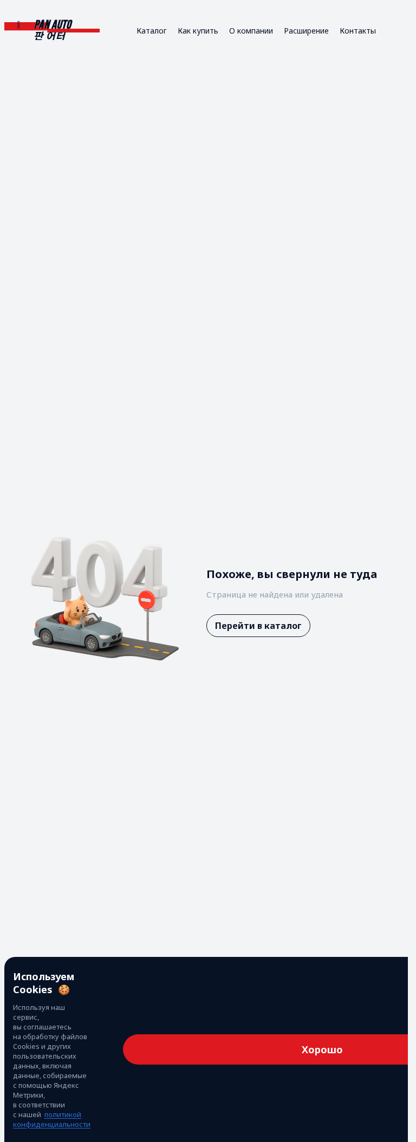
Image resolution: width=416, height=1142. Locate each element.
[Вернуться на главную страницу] (52, 30)
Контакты (358, 30)
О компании (251, 30)
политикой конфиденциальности (51, 1119)
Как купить (198, 30)
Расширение (306, 30)
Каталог (151, 30)
